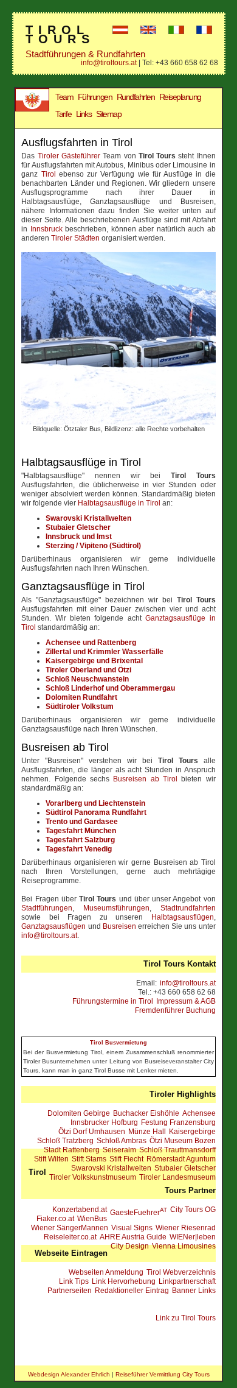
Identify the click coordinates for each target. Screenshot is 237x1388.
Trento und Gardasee (82, 821)
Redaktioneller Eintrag (132, 1290)
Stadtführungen (46, 908)
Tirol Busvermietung (118, 1043)
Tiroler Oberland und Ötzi (88, 670)
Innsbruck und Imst (79, 536)
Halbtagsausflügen (182, 917)
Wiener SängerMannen (69, 1228)
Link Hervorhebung (124, 1281)
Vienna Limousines (184, 1246)
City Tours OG (193, 1209)
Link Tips (74, 1281)
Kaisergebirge (192, 1131)
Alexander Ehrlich (85, 1374)
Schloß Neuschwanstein (87, 679)
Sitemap (109, 114)
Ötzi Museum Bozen (182, 1140)
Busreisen (119, 926)
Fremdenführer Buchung (175, 1010)
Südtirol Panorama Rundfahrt (96, 812)
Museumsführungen (116, 908)
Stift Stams (89, 1159)
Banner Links (194, 1290)
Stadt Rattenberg (72, 1150)
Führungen (95, 97)
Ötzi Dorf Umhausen (91, 1131)
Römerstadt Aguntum (181, 1159)
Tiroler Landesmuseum (177, 1177)
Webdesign (44, 1374)
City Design (130, 1246)
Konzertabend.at (79, 1209)
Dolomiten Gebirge (78, 1113)
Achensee (199, 1113)
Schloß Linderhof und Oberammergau (110, 688)
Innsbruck (46, 229)
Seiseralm (119, 1150)
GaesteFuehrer (138, 1212)
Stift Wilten (51, 1159)
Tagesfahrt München (81, 830)
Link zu (186, 1318)
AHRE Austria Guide (133, 1237)
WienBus (92, 1218)
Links (84, 114)
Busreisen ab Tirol (145, 779)
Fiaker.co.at (55, 1218)
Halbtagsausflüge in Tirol (119, 503)
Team (64, 97)
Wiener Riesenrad (186, 1228)
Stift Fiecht (126, 1159)
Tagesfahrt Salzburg (80, 840)
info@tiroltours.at (109, 62)
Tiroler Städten (75, 238)
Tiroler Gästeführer (69, 156)
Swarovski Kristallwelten (88, 518)
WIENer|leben (193, 1237)
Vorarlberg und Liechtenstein (95, 803)
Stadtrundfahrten (188, 908)
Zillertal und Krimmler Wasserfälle (104, 651)
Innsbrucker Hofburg (104, 1122)
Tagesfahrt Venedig (79, 849)
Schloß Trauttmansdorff (177, 1150)
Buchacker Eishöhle (146, 1113)
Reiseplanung (180, 97)
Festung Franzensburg (178, 1122)
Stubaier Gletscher (78, 527)
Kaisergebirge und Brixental (94, 661)
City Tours (196, 1374)
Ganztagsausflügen (53, 926)
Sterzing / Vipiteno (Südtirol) (93, 545)
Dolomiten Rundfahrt (81, 697)
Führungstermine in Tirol (112, 1001)
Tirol (48, 174)
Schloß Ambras (121, 1140)
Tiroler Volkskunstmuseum (92, 1177)
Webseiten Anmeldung (106, 1272)
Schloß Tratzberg (65, 1140)
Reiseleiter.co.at (70, 1237)
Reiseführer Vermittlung (147, 1374)
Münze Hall (147, 1131)
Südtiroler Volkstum (80, 706)
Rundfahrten (136, 97)
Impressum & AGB (186, 1001)
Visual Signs (132, 1228)
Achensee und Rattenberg (91, 642)
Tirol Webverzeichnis (181, 1272)
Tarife (63, 114)
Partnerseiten (69, 1290)
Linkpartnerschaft (187, 1281)
